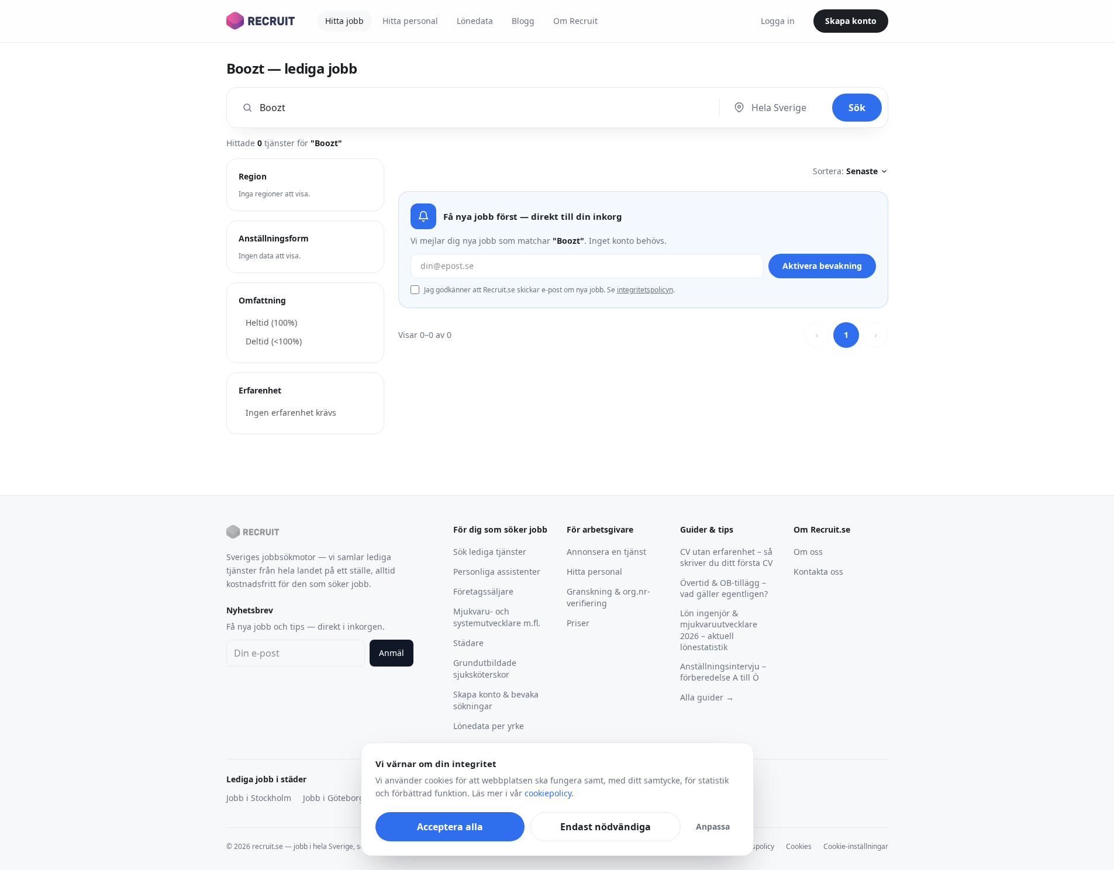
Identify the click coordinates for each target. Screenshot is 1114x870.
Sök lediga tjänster (489, 551)
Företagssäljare (483, 591)
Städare (468, 642)
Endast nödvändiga (605, 826)
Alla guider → (707, 697)
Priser (578, 623)
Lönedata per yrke (488, 725)
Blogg (523, 20)
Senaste (862, 171)
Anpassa (713, 826)
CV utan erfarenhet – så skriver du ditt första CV (726, 557)
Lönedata (475, 20)
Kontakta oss (818, 571)
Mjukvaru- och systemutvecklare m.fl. (496, 617)
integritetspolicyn (645, 290)
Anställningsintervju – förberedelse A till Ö (723, 672)
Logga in (778, 20)
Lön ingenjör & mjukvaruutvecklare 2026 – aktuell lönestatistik (718, 629)
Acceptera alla (450, 826)
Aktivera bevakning (822, 265)
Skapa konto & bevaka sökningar (496, 700)
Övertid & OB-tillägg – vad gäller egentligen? (724, 588)
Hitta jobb (344, 20)
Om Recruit (575, 20)
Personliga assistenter (496, 571)
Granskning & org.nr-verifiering (608, 597)
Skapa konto (851, 20)
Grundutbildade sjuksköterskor (484, 668)
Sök (857, 107)
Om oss (808, 551)
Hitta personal (410, 20)
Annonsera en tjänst (606, 551)
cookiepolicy (548, 793)
